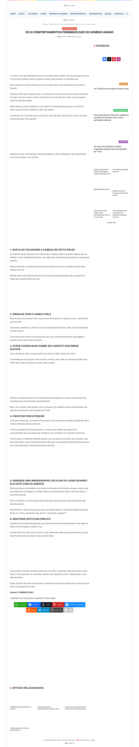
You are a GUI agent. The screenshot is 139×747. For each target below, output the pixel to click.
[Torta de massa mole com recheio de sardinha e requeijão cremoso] (121, 203)
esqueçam (67, 154)
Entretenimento (78, 14)
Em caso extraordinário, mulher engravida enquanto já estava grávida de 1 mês (110, 149)
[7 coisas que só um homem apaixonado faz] (22, 719)
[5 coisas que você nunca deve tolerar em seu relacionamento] (77, 698)
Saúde (43, 14)
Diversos (118, 14)
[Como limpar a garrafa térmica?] (121, 162)
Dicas (21, 14)
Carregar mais (111, 222)
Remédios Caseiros (58, 14)
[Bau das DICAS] (69, 5)
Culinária (33, 14)
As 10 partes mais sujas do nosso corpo (111, 89)
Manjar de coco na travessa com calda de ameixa (120, 193)
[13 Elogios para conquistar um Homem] (22, 698)
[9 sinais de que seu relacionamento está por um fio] (49, 698)
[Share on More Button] (65, 610)
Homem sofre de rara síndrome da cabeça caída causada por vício (102, 172)
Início (46, 24)
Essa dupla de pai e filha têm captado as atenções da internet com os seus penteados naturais (111, 117)
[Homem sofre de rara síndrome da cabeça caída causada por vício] (102, 162)
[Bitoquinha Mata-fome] (102, 182)
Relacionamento (54, 24)
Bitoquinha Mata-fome (102, 189)
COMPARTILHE (25, 592)
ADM (60, 36)
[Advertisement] (49, 59)
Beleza (108, 14)
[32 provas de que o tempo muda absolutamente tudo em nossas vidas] (102, 203)
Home (13, 14)
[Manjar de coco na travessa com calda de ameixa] (121, 183)
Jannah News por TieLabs (87, 740)
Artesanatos (95, 14)
